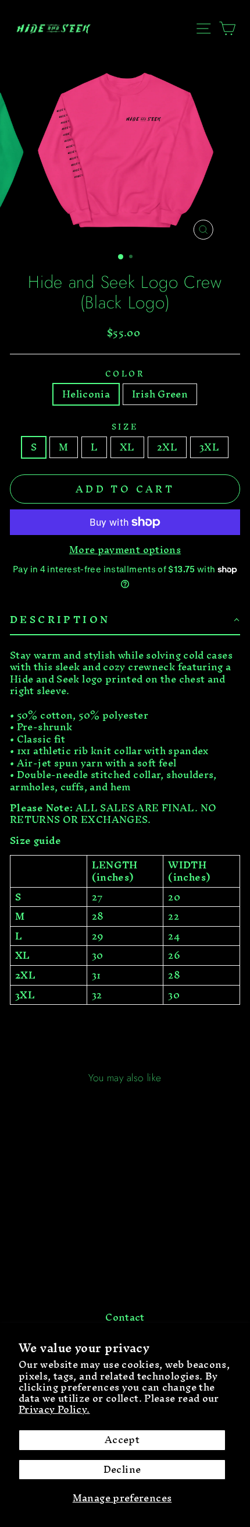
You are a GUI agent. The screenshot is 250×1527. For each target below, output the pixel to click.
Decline (122, 1469)
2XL (167, 447)
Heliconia (86, 394)
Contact (125, 1317)
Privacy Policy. (54, 1409)
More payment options (125, 550)
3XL (209, 447)
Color (125, 373)
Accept (122, 1440)
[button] (125, 620)
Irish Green (160, 394)
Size (125, 426)
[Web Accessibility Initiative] (4, 1513)
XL (127, 447)
